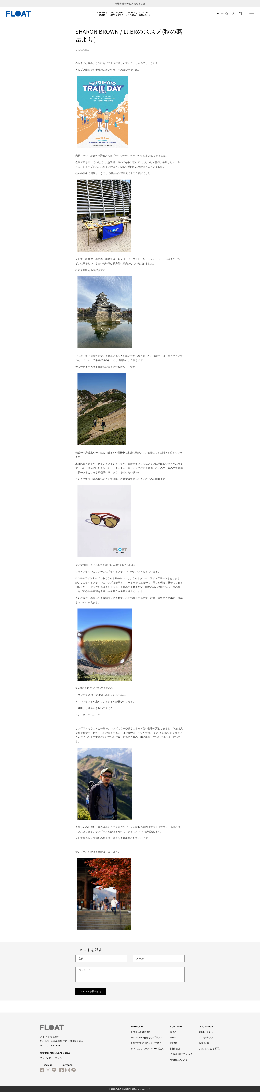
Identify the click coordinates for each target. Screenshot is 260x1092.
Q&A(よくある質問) (209, 1048)
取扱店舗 (204, 1043)
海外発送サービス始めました (130, 3)
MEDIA (173, 1043)
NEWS (173, 1037)
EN (222, 13)
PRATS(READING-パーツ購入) (147, 1043)
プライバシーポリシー (52, 1058)
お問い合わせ (206, 1032)
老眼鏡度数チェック (181, 1054)
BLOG (173, 1032)
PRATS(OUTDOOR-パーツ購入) (147, 1048)
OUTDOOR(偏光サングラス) (146, 1037)
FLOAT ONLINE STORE (125, 1089)
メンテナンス (206, 1037)
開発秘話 (175, 1048)
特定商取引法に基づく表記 (55, 1052)
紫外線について (179, 1059)
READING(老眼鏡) (140, 1032)
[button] (227, 13)
